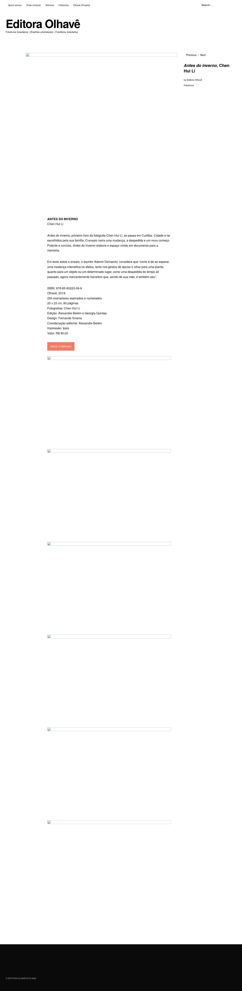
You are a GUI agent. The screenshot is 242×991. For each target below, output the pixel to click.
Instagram (19, 968)
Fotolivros (64, 5)
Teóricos (49, 5)
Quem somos (15, 5)
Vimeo (29, 968)
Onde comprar (33, 5)
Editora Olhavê (43, 23)
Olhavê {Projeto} (81, 5)
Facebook (9, 968)
